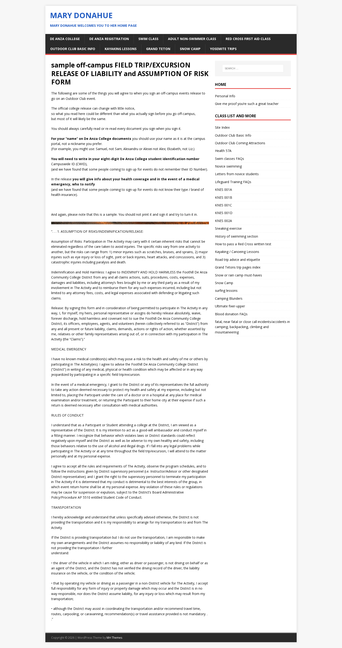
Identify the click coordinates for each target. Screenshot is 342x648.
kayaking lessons (121, 49)
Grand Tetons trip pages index (237, 267)
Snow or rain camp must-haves (238, 275)
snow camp (190, 49)
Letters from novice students (237, 174)
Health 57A (223, 150)
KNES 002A (223, 220)
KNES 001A (223, 189)
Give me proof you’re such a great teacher (246, 103)
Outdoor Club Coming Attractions (240, 143)
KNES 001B (223, 197)
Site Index (222, 127)
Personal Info (225, 96)
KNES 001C (223, 205)
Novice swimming (228, 166)
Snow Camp (224, 283)
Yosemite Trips (223, 49)
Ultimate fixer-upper (230, 306)
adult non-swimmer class (192, 39)
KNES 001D (223, 213)
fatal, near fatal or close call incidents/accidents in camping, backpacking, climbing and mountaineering (252, 326)
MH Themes (114, 638)
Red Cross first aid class (248, 39)
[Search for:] (253, 68)
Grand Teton (158, 49)
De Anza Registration (109, 39)
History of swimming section (236, 236)
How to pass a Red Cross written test (243, 244)
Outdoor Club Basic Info (72, 49)
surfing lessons (226, 290)
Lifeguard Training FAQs (233, 182)
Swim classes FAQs (229, 158)
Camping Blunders (228, 298)
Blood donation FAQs (231, 314)
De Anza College (65, 39)
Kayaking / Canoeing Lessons (237, 251)
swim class (148, 39)
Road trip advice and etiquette (237, 259)
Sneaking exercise (228, 228)
